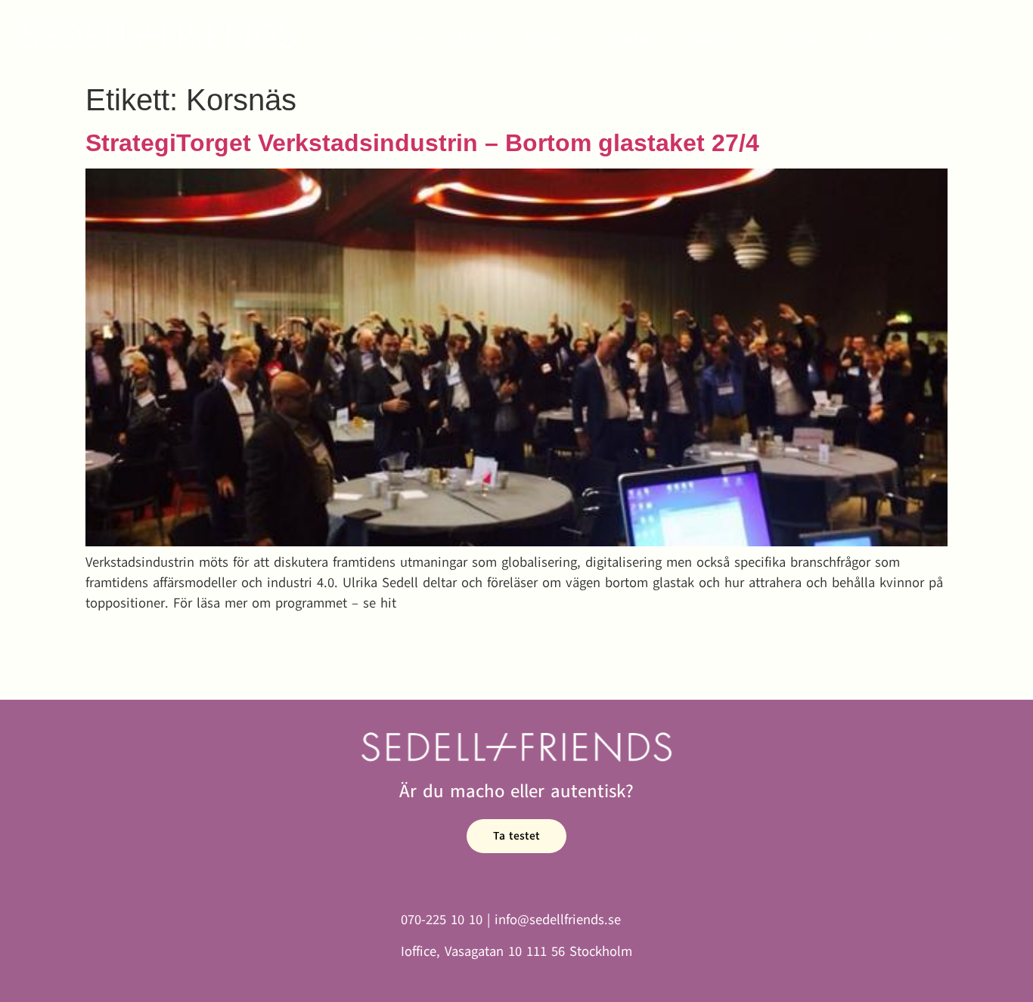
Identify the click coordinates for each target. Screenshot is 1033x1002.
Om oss (798, 38)
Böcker (543, 38)
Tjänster (386, 38)
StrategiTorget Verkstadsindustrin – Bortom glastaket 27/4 (422, 142)
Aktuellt (475, 38)
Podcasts (706, 38)
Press (881, 38)
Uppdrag (631, 38)
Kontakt (946, 38)
